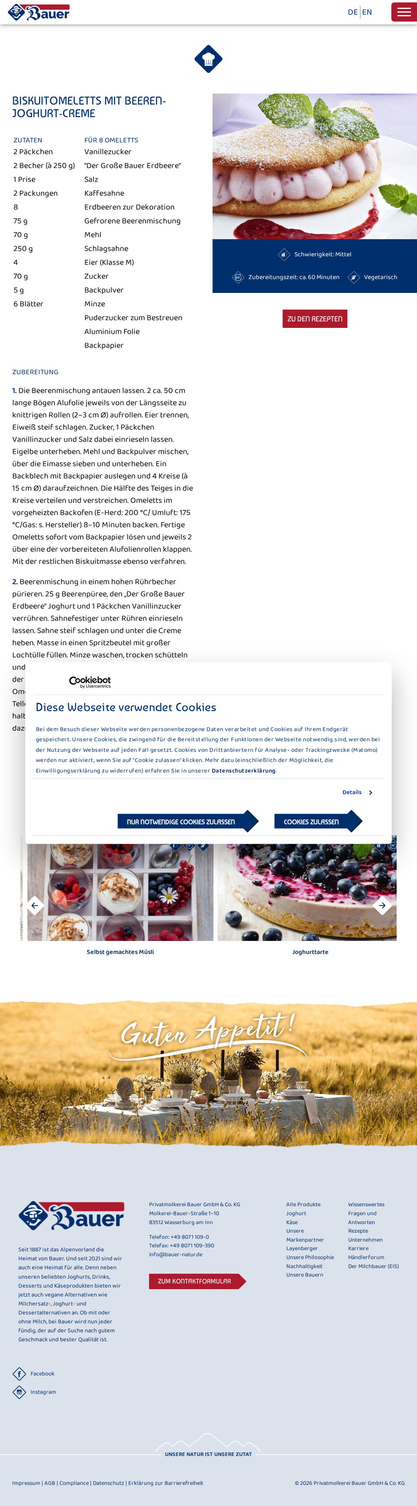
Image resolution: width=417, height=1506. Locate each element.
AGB (51, 1483)
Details (352, 793)
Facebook (43, 1374)
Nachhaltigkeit (304, 1266)
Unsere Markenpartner (305, 1235)
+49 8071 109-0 (190, 1237)
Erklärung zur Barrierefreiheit (165, 1483)
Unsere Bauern (304, 1275)
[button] (382, 905)
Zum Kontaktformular (194, 1281)
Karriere (358, 1248)
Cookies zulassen (311, 821)
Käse (292, 1222)
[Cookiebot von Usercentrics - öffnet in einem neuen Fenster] (75, 683)
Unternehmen (365, 1240)
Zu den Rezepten (315, 318)
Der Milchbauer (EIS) (373, 1266)
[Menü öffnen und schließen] (404, 12)
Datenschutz (110, 1483)
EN (367, 12)
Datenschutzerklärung (244, 771)
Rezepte (358, 1231)
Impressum (27, 1483)
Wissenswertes (366, 1204)
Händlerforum (366, 1257)
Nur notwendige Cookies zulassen (181, 821)
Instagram (43, 1392)
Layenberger (302, 1248)
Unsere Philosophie (310, 1257)
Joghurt (296, 1213)
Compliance (75, 1483)
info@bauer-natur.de (175, 1254)
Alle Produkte (303, 1204)
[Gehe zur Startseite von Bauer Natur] (38, 22)
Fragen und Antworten (362, 1218)
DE (353, 12)
